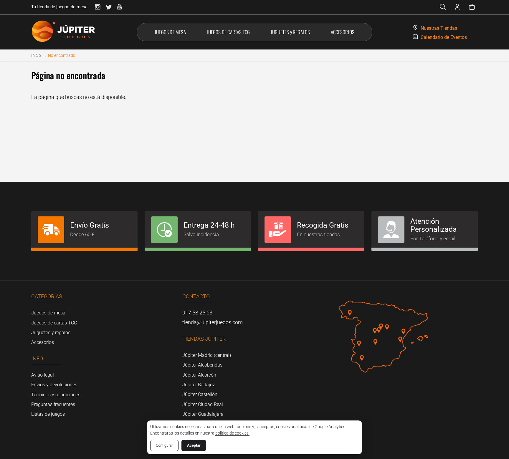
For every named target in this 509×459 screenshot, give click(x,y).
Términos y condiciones (55, 394)
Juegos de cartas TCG (54, 323)
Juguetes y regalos (50, 332)
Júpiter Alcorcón (199, 375)
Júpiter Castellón (199, 394)
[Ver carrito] (472, 7)
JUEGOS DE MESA (170, 32)
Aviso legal (42, 375)
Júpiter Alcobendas (202, 365)
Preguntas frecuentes (53, 404)
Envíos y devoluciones (54, 384)
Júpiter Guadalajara (203, 414)
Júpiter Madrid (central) (206, 355)
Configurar (164, 445)
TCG (228, 32)
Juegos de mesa (48, 313)
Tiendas (439, 28)
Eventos (444, 37)
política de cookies (232, 433)
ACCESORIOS (342, 32)
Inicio (36, 55)
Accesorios (42, 342)
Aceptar (194, 445)
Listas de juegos (48, 414)
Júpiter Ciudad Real (202, 404)
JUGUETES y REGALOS (290, 32)
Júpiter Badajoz (198, 384)
